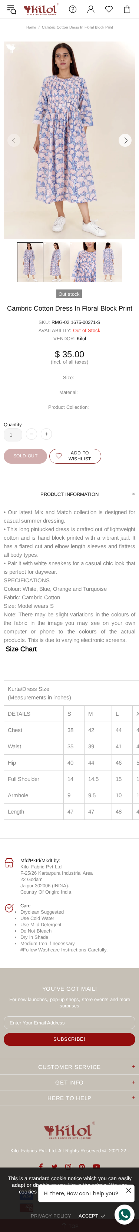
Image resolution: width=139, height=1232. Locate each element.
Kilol (81, 338)
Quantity (13, 424)
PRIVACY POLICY (51, 1216)
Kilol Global (41, 9)
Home (31, 27)
